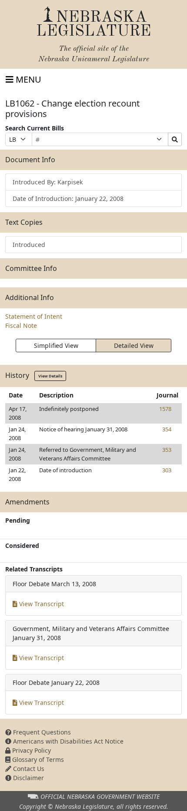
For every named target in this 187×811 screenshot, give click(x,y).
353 (166, 450)
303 (166, 470)
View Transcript (40, 604)
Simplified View (56, 345)
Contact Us (27, 768)
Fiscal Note (21, 325)
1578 (165, 409)
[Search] (175, 139)
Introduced (29, 244)
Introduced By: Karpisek (48, 182)
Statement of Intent (33, 316)
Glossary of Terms (37, 759)
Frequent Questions (41, 732)
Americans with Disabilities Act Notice (67, 741)
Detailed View (134, 345)
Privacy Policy (30, 750)
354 (166, 429)
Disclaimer (27, 778)
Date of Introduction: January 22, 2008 (68, 198)
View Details (50, 376)
